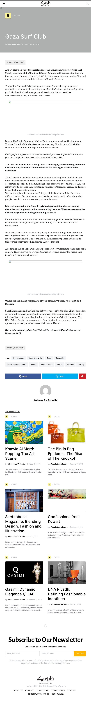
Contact (72, 690)
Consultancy (58, 694)
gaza (49, 358)
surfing (81, 364)
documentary (18, 358)
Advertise (29, 690)
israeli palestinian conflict (17, 364)
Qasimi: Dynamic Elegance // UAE (20, 591)
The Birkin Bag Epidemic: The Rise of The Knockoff (65, 454)
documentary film (35, 358)
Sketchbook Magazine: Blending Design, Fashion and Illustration (23, 523)
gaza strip (60, 358)
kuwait (33, 364)
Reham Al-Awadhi (15, 44)
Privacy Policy (58, 690)
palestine (70, 364)
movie (59, 364)
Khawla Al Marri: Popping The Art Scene (20, 454)
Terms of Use (43, 690)
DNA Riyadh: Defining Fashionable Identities (67, 594)
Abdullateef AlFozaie (16, 464)
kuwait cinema (46, 364)
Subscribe (80, 653)
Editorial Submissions (38, 694)
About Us (18, 690)
